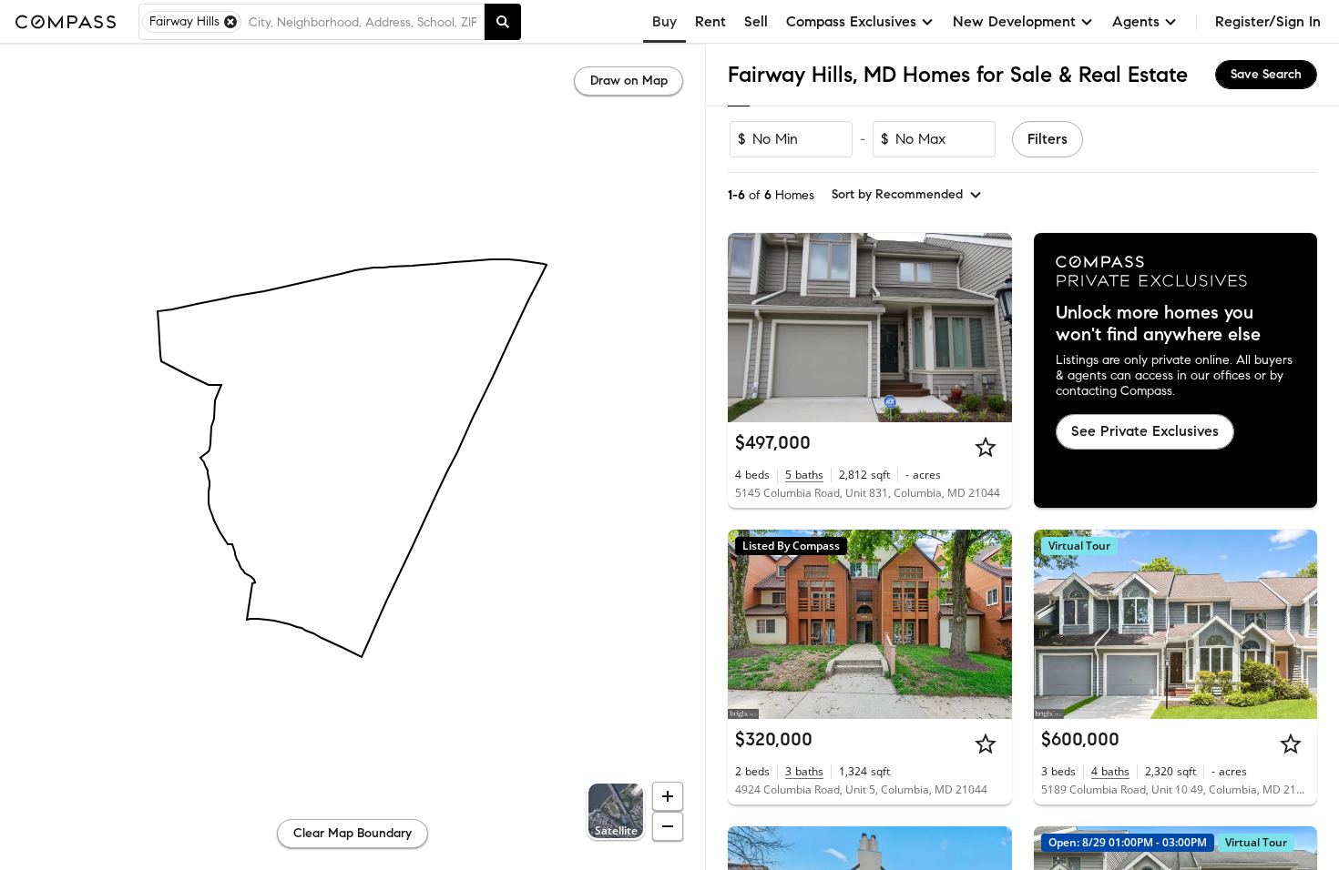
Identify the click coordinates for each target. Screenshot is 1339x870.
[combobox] (362, 22)
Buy (664, 21)
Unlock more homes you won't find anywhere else (1158, 324)
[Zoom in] (667, 796)
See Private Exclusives (1145, 431)
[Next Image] (990, 327)
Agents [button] (1136, 21)
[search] (503, 22)
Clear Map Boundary (352, 833)
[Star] (985, 447)
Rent (710, 21)
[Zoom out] (667, 826)
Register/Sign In (1268, 21)
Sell (756, 21)
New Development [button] (1014, 21)
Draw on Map (629, 80)
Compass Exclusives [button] (851, 21)
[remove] (230, 22)
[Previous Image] (749, 327)
